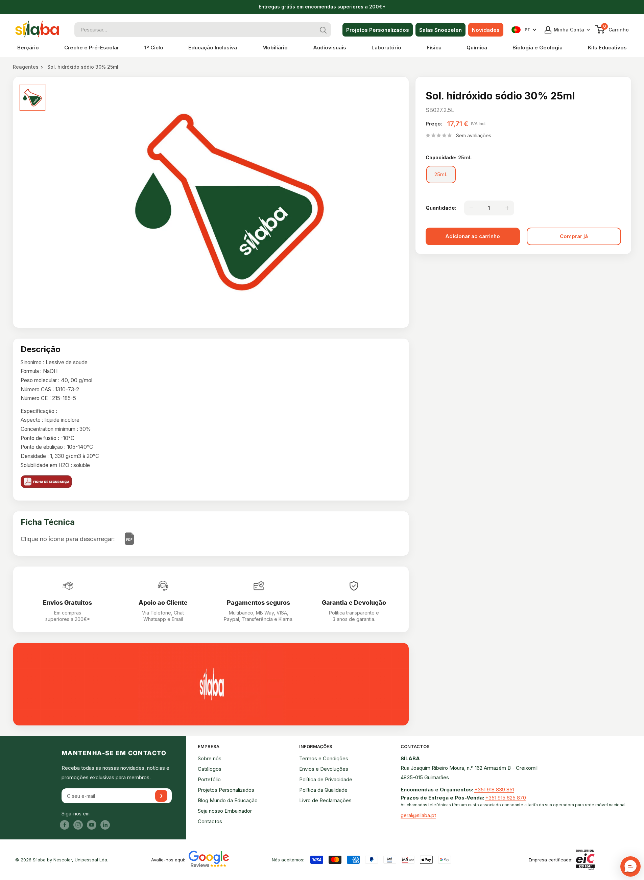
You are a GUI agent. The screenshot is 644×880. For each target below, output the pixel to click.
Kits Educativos (607, 47)
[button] (630, 866)
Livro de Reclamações (325, 800)
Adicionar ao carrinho (472, 236)
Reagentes (26, 67)
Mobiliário (275, 47)
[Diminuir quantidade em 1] (471, 208)
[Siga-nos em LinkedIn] (105, 825)
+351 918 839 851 (494, 789)
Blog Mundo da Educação (228, 800)
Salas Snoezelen (440, 30)
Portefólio (209, 779)
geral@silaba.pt (418, 815)
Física (434, 47)
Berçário (28, 47)
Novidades (486, 30)
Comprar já (574, 236)
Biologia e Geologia (537, 47)
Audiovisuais (329, 47)
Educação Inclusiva (212, 47)
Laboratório (386, 47)
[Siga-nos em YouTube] (91, 825)
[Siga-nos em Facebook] (64, 825)
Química (477, 47)
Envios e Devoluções (323, 769)
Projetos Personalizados (377, 30)
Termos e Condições (323, 758)
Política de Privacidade (325, 779)
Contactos (210, 821)
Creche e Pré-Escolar (91, 47)
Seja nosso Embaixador (225, 811)
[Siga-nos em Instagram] (78, 825)
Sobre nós (209, 758)
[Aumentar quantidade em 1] (507, 208)
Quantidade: (441, 208)
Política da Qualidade (323, 790)
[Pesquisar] (323, 29)
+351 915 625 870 (505, 797)
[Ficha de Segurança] (211, 481)
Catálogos (209, 769)
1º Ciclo (153, 47)
